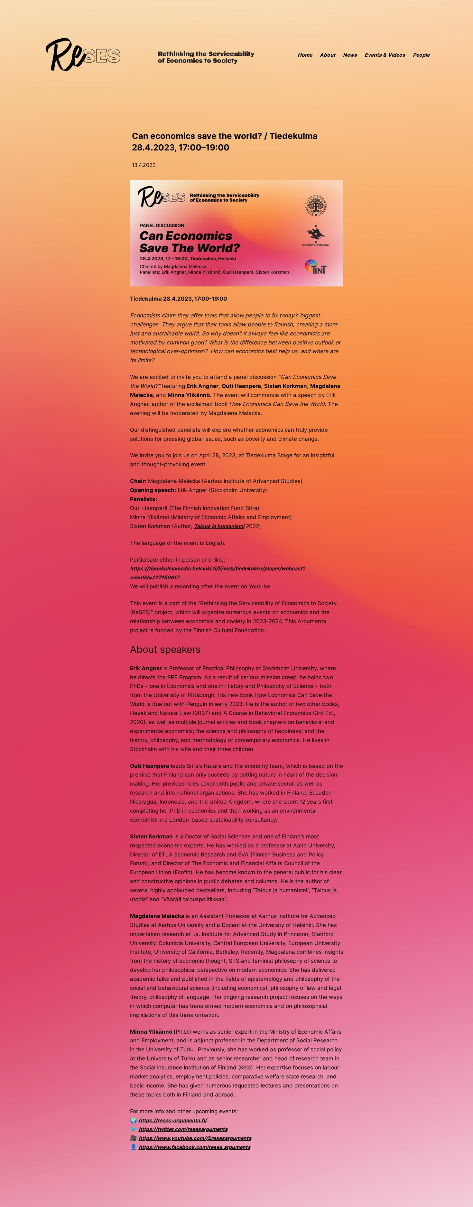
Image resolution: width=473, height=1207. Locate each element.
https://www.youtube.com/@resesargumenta (195, 1138)
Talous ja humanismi (219, 526)
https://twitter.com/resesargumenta (183, 1129)
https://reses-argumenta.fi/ (173, 1120)
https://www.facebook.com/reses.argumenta (194, 1147)
